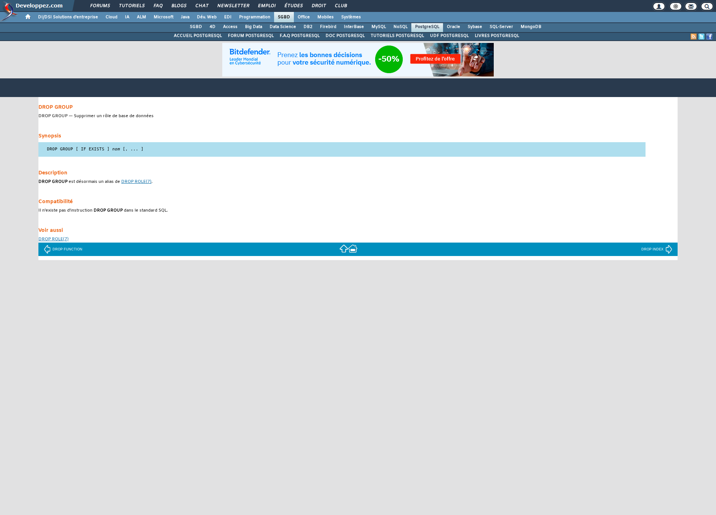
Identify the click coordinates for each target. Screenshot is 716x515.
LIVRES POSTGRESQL (497, 35)
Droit (318, 6)
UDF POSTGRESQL (449, 35)
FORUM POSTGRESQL (251, 35)
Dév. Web (207, 17)
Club (340, 6)
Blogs (178, 6)
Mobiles (325, 17)
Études (293, 6)
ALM (141, 17)
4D (213, 26)
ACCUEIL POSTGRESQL (198, 35)
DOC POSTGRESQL (345, 35)
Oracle (453, 26)
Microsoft (163, 17)
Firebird (328, 26)
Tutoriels (131, 6)
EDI (228, 17)
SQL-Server (501, 26)
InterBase (354, 26)
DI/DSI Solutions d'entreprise (68, 17)
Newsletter (232, 6)
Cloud (111, 17)
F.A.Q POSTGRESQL (300, 35)
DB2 (308, 26)
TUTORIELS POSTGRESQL (397, 35)
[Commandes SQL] (343, 248)
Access (230, 26)
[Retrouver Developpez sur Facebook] (709, 37)
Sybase (475, 26)
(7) (136, 182)
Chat (201, 6)
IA (127, 17)
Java (185, 17)
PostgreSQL (427, 26)
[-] (352, 248)
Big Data (253, 26)
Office (304, 17)
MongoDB (531, 26)
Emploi (266, 6)
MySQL (378, 26)
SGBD (284, 17)
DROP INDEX (652, 249)
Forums (99, 6)
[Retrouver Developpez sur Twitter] (701, 37)
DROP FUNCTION (67, 249)
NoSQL (400, 26)
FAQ (158, 6)
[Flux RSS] (694, 37)
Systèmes (351, 17)
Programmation (254, 17)
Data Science (283, 26)
